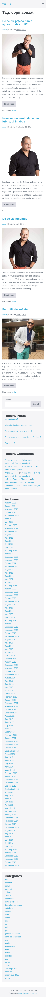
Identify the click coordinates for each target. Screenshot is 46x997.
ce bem (8, 892)
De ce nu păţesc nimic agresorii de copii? (17, 22)
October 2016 (10, 748)
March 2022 (10, 547)
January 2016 (10, 776)
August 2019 (10, 640)
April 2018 (9, 691)
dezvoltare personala (13, 905)
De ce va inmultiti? (14, 218)
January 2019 (10, 662)
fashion (8, 911)
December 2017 (11, 703)
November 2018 (11, 668)
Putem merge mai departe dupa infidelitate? (23, 437)
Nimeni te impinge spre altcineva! (19, 425)
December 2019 (11, 627)
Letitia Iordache (11, 486)
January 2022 (10, 554)
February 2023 (11, 525)
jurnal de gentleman (13, 937)
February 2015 (11, 811)
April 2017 (9, 729)
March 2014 (10, 846)
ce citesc (8, 896)
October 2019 (10, 633)
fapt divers (9, 908)
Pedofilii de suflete (15, 309)
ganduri (8, 930)
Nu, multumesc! (11, 419)
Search (8, 400)
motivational (10, 946)
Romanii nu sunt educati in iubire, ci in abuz (20, 120)
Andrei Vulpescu (12, 460)
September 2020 (12, 601)
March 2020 (10, 617)
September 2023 (12, 516)
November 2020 (11, 595)
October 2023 (10, 512)
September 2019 (12, 636)
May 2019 (9, 649)
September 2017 (12, 713)
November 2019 (11, 630)
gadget (7, 927)
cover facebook (11, 902)
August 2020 (10, 605)
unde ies (8, 972)
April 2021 (9, 582)
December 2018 (11, 665)
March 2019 (10, 655)
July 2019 (9, 643)
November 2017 (11, 706)
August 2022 (10, 535)
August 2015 (10, 792)
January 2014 (10, 853)
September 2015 (12, 789)
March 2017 (10, 732)
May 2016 (9, 764)
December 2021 (11, 557)
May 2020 (9, 614)
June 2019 (9, 646)
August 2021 (10, 570)
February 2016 (11, 773)
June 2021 (9, 576)
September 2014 (12, 827)
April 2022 (9, 544)
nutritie (7, 953)
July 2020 (9, 608)
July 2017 (9, 719)
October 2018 (10, 671)
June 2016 (9, 761)
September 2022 (12, 531)
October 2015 (10, 786)
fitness (7, 918)
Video (7, 978)
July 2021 (9, 573)
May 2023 (9, 522)
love (6, 940)
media (7, 943)
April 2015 (9, 805)
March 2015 (10, 808)
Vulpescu (6, 4)
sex (6, 959)
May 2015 (9, 802)
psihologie (9, 956)
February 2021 (11, 586)
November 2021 (11, 560)
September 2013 (12, 865)
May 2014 (9, 840)
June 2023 (9, 519)
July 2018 (9, 681)
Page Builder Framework (27, 993)
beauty (7, 886)
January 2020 (10, 624)
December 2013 (11, 856)
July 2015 (9, 796)
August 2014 (10, 830)
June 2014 (9, 837)
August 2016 (10, 754)
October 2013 (10, 862)
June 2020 (9, 611)
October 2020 (10, 598)
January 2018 (10, 700)
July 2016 (9, 757)
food (6, 921)
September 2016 (12, 751)
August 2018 (10, 678)
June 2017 (9, 722)
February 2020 (11, 621)
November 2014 (11, 821)
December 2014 (11, 818)
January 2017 (10, 738)
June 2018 (9, 684)
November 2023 (11, 509)
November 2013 (11, 859)
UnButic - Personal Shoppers (17, 479)
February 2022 (11, 551)
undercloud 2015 (12, 975)
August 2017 (10, 716)
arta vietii (8, 883)
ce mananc (9, 899)
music (7, 950)
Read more (10, 105)
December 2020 (11, 592)
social (14, 110)
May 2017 (9, 726)
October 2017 (10, 710)
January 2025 (10, 503)
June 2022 (9, 541)
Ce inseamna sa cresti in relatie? (18, 431)
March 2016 (10, 770)
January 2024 (10, 506)
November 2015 (11, 783)
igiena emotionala (12, 934)
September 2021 (12, 566)
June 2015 (9, 799)
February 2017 (11, 735)
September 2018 (12, 675)
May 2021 (9, 579)
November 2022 (11, 528)
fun (6, 924)
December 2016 (11, 741)
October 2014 (10, 824)
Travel (7, 965)
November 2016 (11, 745)
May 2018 (9, 687)
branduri (8, 889)
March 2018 (10, 694)
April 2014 (9, 843)
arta (6, 880)
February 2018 (11, 697)
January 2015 (10, 815)
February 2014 (11, 850)
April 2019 (9, 652)
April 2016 (9, 767)
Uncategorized (11, 969)
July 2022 (9, 538)
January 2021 (10, 589)
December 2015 (11, 780)
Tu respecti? (10, 443)
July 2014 (9, 834)
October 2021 (10, 563)
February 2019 (11, 659)
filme (7, 915)
